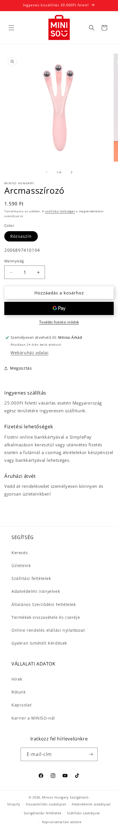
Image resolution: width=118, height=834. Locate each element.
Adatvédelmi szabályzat (91, 804)
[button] (11, 27)
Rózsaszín (21, 236)
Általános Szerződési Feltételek (43, 604)
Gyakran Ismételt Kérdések (39, 643)
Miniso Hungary (55, 797)
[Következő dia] (71, 172)
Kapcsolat (21, 705)
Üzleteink (21, 565)
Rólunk (18, 692)
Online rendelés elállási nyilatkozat (48, 630)
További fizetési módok (59, 322)
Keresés (19, 552)
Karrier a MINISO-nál (33, 718)
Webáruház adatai (30, 352)
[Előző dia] (46, 172)
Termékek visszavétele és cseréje (45, 617)
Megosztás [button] (21, 368)
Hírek (16, 679)
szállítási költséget (60, 211)
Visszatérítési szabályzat (46, 804)
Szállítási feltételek (31, 578)
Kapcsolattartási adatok (62, 822)
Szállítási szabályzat (83, 813)
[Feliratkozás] (91, 754)
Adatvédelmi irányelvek (35, 591)
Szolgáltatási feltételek (43, 813)
